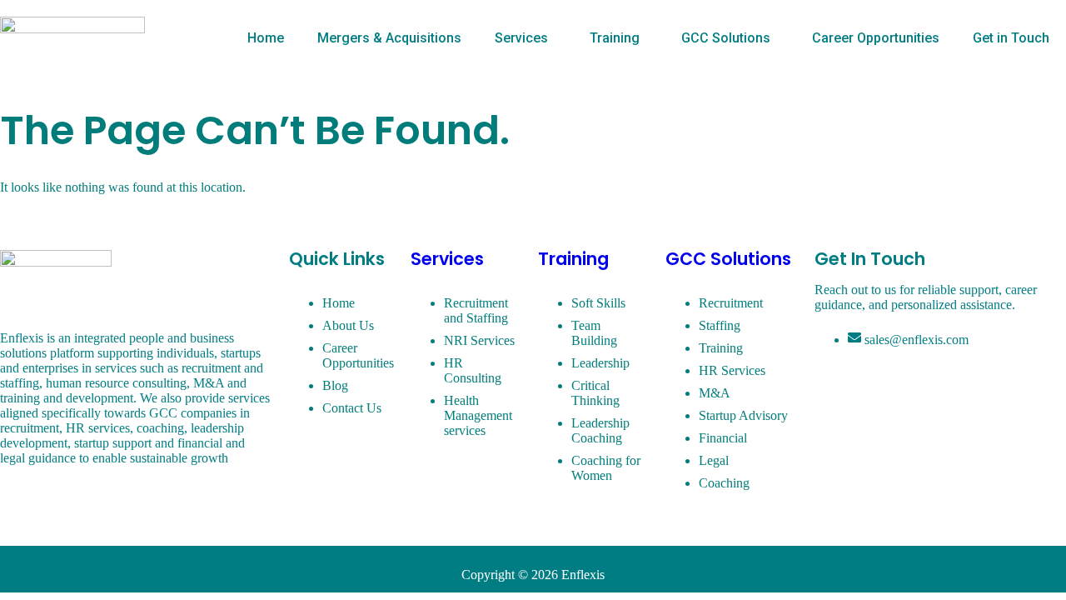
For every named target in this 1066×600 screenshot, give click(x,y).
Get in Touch (1011, 38)
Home (265, 38)
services (447, 259)
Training (615, 38)
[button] (525, 38)
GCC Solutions (725, 38)
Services (521, 38)
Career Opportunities (875, 38)
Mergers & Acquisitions (389, 38)
